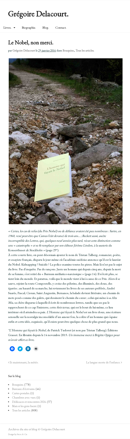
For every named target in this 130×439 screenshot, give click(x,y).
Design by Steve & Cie (17, 434)
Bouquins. (68, 50)
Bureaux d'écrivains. (23, 389)
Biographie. (29, 27)
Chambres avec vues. (24, 397)
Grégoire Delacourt (24, 50)
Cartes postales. (21, 393)
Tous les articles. (85, 50)
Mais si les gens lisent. (24, 406)
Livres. (7, 27)
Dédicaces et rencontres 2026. (29, 402)
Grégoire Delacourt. (38, 13)
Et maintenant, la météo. (23, 362)
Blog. (45, 27)
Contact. (60, 27)
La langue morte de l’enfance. (103, 362)
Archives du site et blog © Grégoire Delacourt (36, 429)
